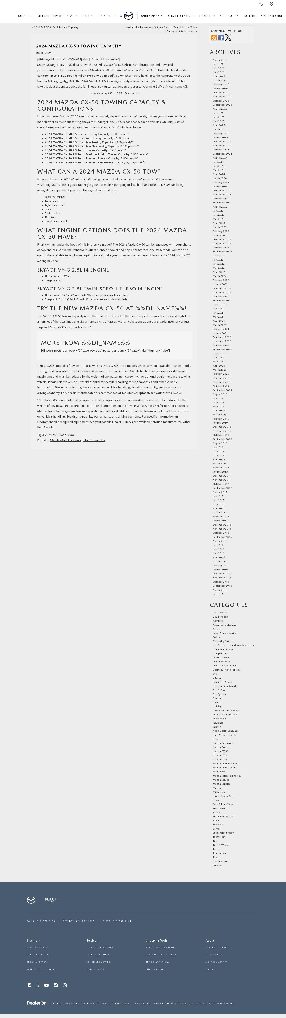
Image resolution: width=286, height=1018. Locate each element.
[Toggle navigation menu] (6, 16)
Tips (215, 840)
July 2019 (218, 398)
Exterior (217, 677)
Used (85, 15)
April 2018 (219, 459)
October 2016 (221, 532)
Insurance (218, 722)
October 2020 (221, 345)
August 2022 (220, 255)
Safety (216, 820)
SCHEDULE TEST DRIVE (41, 969)
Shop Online (150, 15)
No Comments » (94, 440)
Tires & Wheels (221, 844)
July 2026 (218, 64)
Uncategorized (221, 861)
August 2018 (220, 443)
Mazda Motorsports (224, 767)
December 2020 (222, 337)
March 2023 (220, 227)
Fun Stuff (217, 698)
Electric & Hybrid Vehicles (226, 669)
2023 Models (220, 612)
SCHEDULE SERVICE (99, 962)
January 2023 (220, 235)
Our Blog (249, 15)
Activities (218, 620)
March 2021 (220, 324)
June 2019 (219, 402)
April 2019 (219, 410)
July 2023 (218, 210)
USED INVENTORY (38, 954)
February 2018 (221, 467)
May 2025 (219, 121)
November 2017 (222, 479)
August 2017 (220, 492)
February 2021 (221, 328)
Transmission (220, 853)
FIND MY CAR (155, 969)
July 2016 (218, 545)
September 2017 (222, 487)
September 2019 (222, 390)
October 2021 (221, 296)
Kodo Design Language (226, 730)
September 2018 (222, 439)
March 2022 (220, 275)
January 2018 (220, 471)
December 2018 (222, 426)
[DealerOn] (37, 1003)
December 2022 (222, 239)
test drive (84, 327)
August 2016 (220, 540)
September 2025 (222, 104)
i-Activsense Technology (226, 710)
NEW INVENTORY (38, 947)
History (217, 702)
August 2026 (220, 59)
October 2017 (221, 483)
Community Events (223, 649)
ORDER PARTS (95, 969)
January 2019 (220, 422)
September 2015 (222, 585)
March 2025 (220, 129)
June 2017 (219, 500)
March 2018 (220, 463)
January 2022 (220, 284)
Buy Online (25, 15)
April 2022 (219, 271)
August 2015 (220, 589)
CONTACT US (214, 954)
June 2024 (219, 165)
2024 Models (220, 616)
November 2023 (222, 194)
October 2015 (221, 581)
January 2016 (220, 569)
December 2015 (222, 573)
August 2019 (220, 394)
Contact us (110, 321)
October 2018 (221, 434)
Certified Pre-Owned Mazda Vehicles (233, 645)
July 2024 (218, 161)
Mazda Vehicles (221, 783)
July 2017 (218, 496)
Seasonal (218, 824)
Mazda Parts (220, 771)
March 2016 (220, 561)
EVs (215, 673)
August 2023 (220, 206)
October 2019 (221, 386)
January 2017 (220, 520)
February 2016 (221, 565)
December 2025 (222, 92)
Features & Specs (222, 681)
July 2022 (218, 259)
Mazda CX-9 (220, 759)
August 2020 (220, 353)
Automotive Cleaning (224, 624)
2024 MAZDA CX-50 (59, 435)
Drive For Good (221, 661)
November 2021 (222, 292)
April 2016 (219, 557)
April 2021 (219, 320)
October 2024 (221, 149)
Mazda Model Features (65, 440)
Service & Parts (179, 15)
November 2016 (222, 528)
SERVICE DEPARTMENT (100, 947)
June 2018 (219, 451)
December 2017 (222, 475)
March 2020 (220, 369)
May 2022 (219, 267)
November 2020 (222, 341)
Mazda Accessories (224, 743)
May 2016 (219, 553)
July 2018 (218, 447)
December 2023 (222, 190)
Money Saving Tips (223, 796)
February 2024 (221, 182)
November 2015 (222, 577)
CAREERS (211, 969)
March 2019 (220, 414)
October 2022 (221, 247)
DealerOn (87, 1003)
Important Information (225, 714)
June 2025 (219, 117)
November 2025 (222, 96)
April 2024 (219, 174)
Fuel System (219, 694)
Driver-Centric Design (225, 665)
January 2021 (220, 333)
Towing (217, 849)
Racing (216, 812)
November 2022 (222, 243)
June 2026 (219, 68)
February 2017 (221, 516)
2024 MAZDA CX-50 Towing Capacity (79, 46)
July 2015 (218, 593)
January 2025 (220, 137)
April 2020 (219, 365)
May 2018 (219, 455)
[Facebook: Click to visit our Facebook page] (30, 986)
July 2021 (218, 308)
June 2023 (219, 214)
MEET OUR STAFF (216, 962)
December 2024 (222, 141)
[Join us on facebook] (221, 37)
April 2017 (219, 508)
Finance (205, 15)
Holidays (218, 706)
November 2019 (222, 381)
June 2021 (219, 312)
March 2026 (220, 80)
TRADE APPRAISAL (157, 962)
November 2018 (222, 430)
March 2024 (220, 178)
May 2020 (219, 361)
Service (217, 828)
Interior (217, 726)
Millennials (219, 791)
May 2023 (219, 218)
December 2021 (222, 288)
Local (215, 738)
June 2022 (219, 263)
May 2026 (219, 72)
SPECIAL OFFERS (37, 962)
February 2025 (221, 133)
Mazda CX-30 (221, 751)
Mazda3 (217, 787)
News (216, 800)
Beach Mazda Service (224, 632)
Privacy (116, 1003)
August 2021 (220, 304)
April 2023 (219, 222)
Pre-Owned (219, 808)
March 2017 (220, 512)
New (70, 15)
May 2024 (219, 170)
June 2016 (219, 549)
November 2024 (222, 145)
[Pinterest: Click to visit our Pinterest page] (56, 986)
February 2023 (221, 231)
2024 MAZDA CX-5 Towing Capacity (56, 27)
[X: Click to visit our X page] (38, 986)
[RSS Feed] (214, 37)
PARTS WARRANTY (97, 954)
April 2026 (219, 76)
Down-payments (222, 657)
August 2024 (220, 157)
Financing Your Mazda (225, 685)
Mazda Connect (222, 747)
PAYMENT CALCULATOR (161, 954)
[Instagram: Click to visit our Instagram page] (65, 986)
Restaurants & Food (224, 816)
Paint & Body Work (223, 804)
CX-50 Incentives (128, 93)
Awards (217, 628)
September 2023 (222, 202)
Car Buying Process (223, 641)
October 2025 (221, 100)
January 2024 (220, 186)
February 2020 (221, 373)
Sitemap (102, 1003)
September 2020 (222, 349)
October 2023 (221, 198)
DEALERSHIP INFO (217, 947)
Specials (126, 15)
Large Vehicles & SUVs (225, 734)
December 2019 (222, 377)
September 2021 (222, 300)
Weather (217, 865)
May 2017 (219, 504)
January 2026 (220, 88)
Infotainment (220, 718)
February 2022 (221, 280)
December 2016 (222, 524)
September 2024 (222, 153)
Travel (216, 857)
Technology (219, 836)
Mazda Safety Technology (227, 775)
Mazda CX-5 (220, 755)
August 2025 (220, 108)
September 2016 (222, 536)
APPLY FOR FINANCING (161, 947)
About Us (226, 15)
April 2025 (219, 125)
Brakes (216, 637)
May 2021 (219, 316)
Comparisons (220, 653)
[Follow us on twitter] (228, 37)
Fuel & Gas (219, 690)
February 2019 (221, 418)
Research (104, 15)
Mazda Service (221, 779)
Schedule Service (50, 15)
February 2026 (221, 84)
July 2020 (218, 357)
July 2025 (218, 112)
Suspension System (223, 832)
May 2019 (219, 406)
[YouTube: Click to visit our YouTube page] (47, 986)
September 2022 (222, 251)
